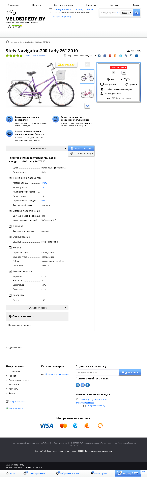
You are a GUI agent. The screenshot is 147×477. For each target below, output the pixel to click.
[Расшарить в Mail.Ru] (136, 55)
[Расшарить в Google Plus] (110, 55)
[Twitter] (83, 385)
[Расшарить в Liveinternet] (131, 55)
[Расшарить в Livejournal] (125, 55)
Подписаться (130, 372)
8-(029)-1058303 (62, 9)
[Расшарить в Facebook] (104, 55)
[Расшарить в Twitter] (120, 55)
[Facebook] (87, 385)
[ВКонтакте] (78, 385)
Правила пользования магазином (61, 451)
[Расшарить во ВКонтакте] (99, 55)
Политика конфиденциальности (98, 451)
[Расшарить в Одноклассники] (115, 55)
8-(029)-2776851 (84, 9)
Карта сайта (40, 451)
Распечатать (136, 51)
